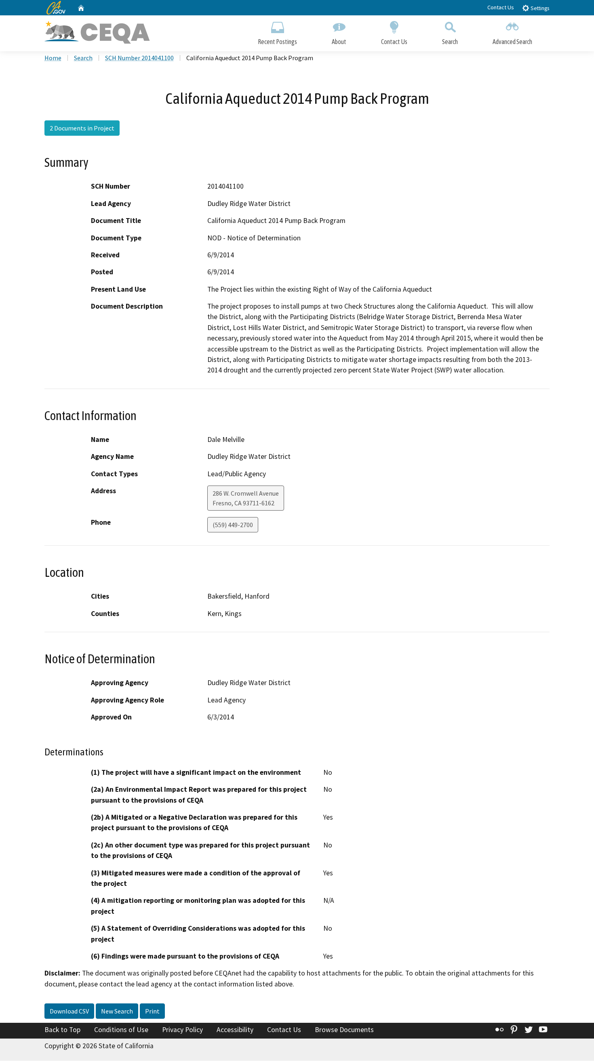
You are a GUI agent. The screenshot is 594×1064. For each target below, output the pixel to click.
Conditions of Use (121, 1029)
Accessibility (235, 1029)
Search (450, 41)
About (339, 41)
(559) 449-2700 (233, 525)
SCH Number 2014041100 (139, 58)
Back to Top (62, 1029)
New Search (117, 1011)
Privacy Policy (182, 1029)
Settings (539, 8)
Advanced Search (512, 41)
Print (152, 1011)
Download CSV (69, 1011)
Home (52, 58)
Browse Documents (344, 1029)
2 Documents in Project (82, 128)
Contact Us (500, 7)
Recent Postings (277, 41)
